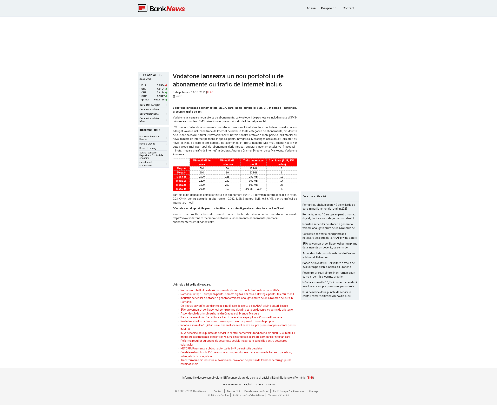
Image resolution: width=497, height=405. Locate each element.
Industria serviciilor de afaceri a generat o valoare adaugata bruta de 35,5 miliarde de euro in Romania (328, 226)
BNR (310, 377)
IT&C (210, 92)
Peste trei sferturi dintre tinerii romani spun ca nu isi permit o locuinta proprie (227, 321)
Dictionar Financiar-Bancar (149, 138)
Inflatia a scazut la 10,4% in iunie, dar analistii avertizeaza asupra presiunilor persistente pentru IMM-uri (329, 284)
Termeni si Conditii (278, 395)
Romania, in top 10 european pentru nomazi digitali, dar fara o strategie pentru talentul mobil (237, 294)
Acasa (311, 8)
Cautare (270, 384)
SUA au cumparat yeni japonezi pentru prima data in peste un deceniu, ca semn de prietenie (237, 309)
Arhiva (259, 384)
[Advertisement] (248, 44)
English (248, 384)
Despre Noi (233, 391)
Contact (348, 8)
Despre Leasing (147, 148)
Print (178, 96)
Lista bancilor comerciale (146, 164)
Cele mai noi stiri (231, 384)
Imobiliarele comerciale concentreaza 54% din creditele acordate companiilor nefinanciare (235, 336)
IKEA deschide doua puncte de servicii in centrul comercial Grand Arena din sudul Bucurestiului (238, 332)
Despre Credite (147, 143)
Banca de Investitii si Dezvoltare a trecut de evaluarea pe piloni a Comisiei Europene (231, 317)
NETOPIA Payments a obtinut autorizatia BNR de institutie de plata (221, 348)
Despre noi (329, 8)
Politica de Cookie (218, 395)
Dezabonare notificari (256, 391)
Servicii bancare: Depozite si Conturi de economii (151, 155)
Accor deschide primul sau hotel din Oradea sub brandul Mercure (220, 313)
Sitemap (313, 391)
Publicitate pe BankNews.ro (288, 391)
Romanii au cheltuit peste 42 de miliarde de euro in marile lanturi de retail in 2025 (230, 290)
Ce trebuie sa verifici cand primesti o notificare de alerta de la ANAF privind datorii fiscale (234, 305)
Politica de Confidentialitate (248, 395)
